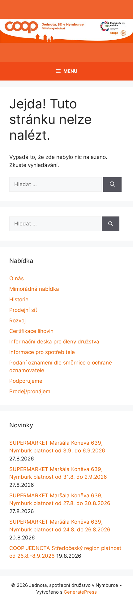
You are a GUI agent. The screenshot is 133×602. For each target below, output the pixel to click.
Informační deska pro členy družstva (54, 341)
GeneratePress (80, 592)
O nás (16, 278)
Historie (18, 299)
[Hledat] (112, 184)
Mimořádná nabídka (34, 289)
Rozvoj (17, 320)
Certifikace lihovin (31, 331)
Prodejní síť (23, 310)
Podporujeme (25, 381)
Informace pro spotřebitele (42, 352)
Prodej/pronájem (29, 391)
